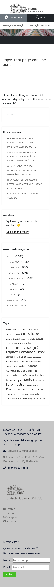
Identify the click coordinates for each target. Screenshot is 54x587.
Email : (7, 567)
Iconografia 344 (24, 375)
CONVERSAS (13, 305)
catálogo (17, 334)
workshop (28, 399)
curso (8, 343)
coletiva (32, 339)
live (43, 380)
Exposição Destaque (13, 361)
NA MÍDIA (13, 283)
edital (29, 343)
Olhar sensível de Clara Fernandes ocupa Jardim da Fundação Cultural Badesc (21, 170)
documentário (18, 343)
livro (9, 384)
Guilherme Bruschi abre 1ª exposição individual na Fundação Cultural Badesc (21, 142)
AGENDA (11, 294)
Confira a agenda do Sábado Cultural (22, 195)
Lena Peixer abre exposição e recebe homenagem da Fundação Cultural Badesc (24, 184)
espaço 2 (32, 347)
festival (24, 361)
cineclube (30, 333)
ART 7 (15, 329)
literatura (37, 380)
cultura (39, 338)
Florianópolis (18, 366)
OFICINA (13, 289)
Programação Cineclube (23, 389)
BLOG (9, 256)
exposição (37, 357)
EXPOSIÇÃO (14, 273)
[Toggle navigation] (5, 40)
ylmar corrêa (39, 398)
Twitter (10, 509)
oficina (36, 385)
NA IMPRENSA (15, 261)
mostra (19, 384)
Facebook (11, 513)
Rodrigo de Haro (22, 394)
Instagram (12, 517)
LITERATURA (13, 300)
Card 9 (35, 329)
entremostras (15, 348)
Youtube (11, 521)
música (28, 384)
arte (19, 329)
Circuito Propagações (21, 339)
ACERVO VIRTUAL (17, 278)
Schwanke (19, 398)
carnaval (9, 334)
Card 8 (30, 329)
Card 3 (24, 329)
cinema (9, 339)
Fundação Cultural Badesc (22, 450)
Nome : (7, 560)
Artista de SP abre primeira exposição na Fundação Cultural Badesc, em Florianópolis (25, 156)
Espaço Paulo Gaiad (16, 356)
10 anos (9, 329)
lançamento (22, 379)
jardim (34, 375)
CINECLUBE (14, 267)
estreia (29, 357)
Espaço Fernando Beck (25, 352)
